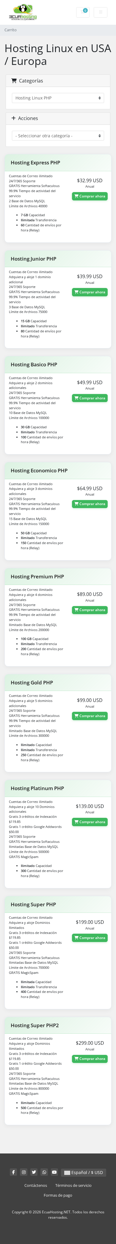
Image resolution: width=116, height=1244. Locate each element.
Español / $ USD (86, 1172)
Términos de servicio (73, 1185)
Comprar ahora (92, 196)
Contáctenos (35, 1185)
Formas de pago (58, 1195)
